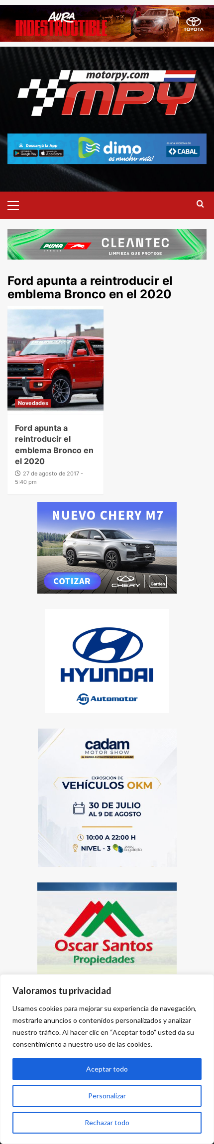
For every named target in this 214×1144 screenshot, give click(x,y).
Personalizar (107, 1095)
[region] (107, 1059)
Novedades (33, 403)
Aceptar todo (107, 1069)
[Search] (200, 204)
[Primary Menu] (17, 204)
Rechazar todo (107, 1122)
